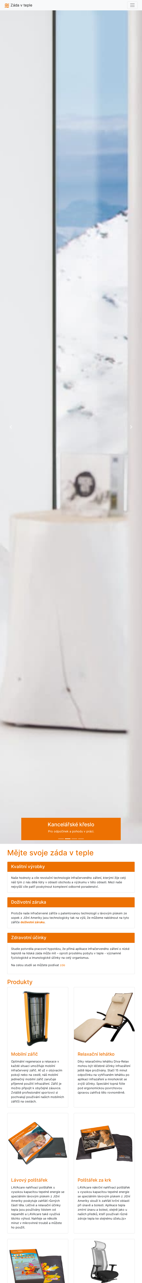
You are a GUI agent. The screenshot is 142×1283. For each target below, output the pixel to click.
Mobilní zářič (24, 1054)
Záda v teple (20, 5)
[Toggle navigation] (132, 5)
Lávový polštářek (29, 1180)
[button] (10, 427)
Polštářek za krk (94, 1180)
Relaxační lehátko (96, 1054)
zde (62, 965)
